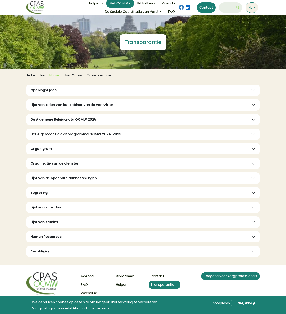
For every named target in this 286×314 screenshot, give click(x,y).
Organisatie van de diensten (55, 163)
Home (54, 75)
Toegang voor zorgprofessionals (230, 276)
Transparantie (162, 284)
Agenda (87, 276)
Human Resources (46, 236)
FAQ (171, 11)
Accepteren (221, 303)
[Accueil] (50, 283)
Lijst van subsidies (46, 207)
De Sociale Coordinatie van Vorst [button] (132, 11)
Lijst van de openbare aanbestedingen (64, 178)
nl (250, 7)
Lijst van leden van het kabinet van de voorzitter (72, 104)
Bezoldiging (40, 251)
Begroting (39, 192)
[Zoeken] (238, 7)
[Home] (36, 7)
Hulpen (121, 284)
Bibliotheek (125, 276)
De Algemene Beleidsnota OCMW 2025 (63, 119)
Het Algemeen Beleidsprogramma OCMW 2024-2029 (76, 134)
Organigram (41, 148)
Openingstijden (44, 90)
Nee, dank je (246, 303)
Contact (206, 7)
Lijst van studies (44, 222)
